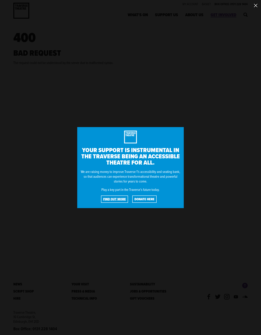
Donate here (144, 199)
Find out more (114, 199)
